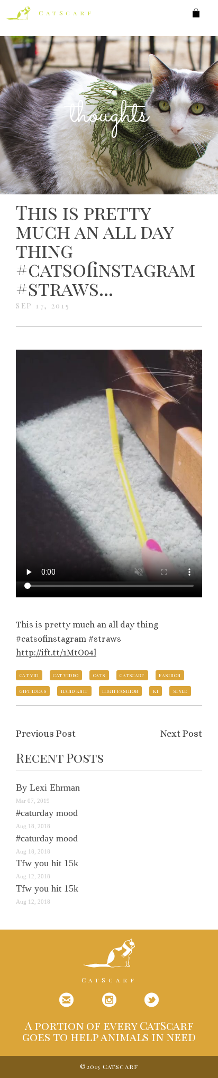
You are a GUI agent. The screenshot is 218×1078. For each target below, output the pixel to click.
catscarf (132, 675)
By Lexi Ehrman (48, 787)
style (180, 691)
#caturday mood (47, 813)
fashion (169, 675)
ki (155, 691)
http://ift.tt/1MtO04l (56, 653)
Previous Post (46, 733)
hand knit (74, 691)
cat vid (29, 675)
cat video (65, 675)
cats (99, 675)
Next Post (181, 733)
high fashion (120, 691)
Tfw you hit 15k (47, 863)
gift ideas (33, 691)
